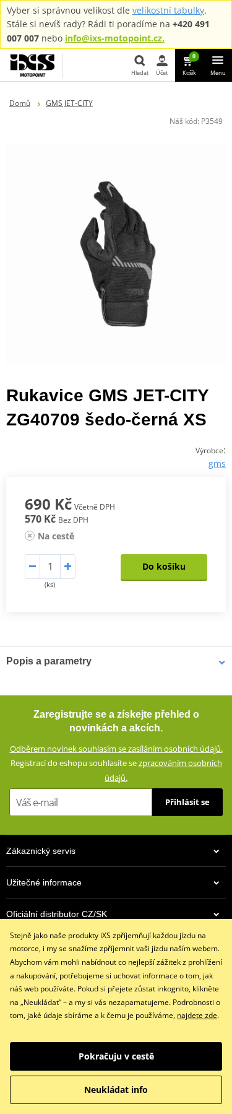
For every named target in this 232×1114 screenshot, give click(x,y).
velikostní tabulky (168, 10)
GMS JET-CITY (69, 103)
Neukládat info (116, 1089)
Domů (19, 103)
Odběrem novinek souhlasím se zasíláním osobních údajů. (116, 748)
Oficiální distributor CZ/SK (56, 914)
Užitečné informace (44, 882)
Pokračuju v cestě (116, 1056)
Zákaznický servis (40, 851)
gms (217, 463)
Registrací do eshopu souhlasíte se (116, 770)
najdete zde (197, 1015)
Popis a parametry (49, 661)
